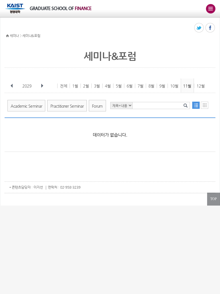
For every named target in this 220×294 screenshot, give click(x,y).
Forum (97, 106)
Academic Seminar (26, 106)
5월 (119, 86)
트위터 (199, 28)
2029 (27, 86)
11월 (187, 86)
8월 (151, 86)
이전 (12, 86)
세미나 (14, 36)
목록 (196, 105)
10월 (174, 86)
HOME (7, 36)
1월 (75, 86)
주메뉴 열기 (210, 8)
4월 (108, 86)
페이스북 (210, 28)
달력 (204, 105)
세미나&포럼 (31, 36)
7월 (141, 86)
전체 (63, 86)
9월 (162, 86)
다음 (42, 86)
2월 (86, 86)
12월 (201, 86)
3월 (97, 86)
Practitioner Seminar (67, 106)
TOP (213, 199)
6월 (130, 86)
